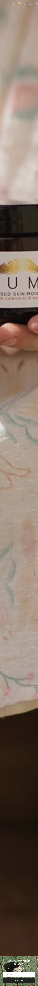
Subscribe (19, 980)
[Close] (35, 958)
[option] (19, 493)
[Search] (31, 4)
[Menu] (3, 4)
